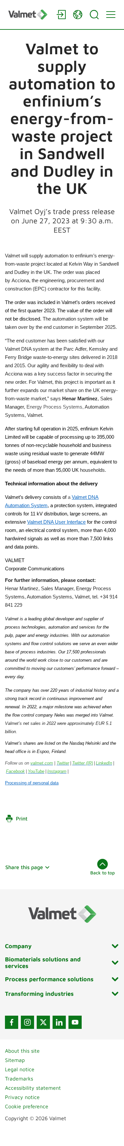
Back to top (102, 872)
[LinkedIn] (59, 1022)
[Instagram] (27, 1022)
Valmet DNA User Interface (56, 522)
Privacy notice (22, 1097)
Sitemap (15, 1060)
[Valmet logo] (29, 14)
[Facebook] (11, 1022)
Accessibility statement (33, 1088)
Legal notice (19, 1069)
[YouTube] (75, 1022)
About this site (22, 1051)
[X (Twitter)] (43, 1022)
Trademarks (19, 1078)
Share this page (24, 867)
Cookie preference (26, 1106)
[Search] (94, 14)
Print (21, 818)
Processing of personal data (32, 782)
